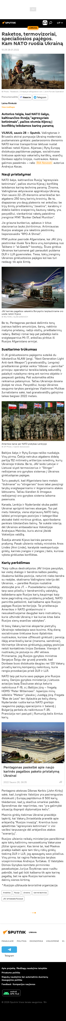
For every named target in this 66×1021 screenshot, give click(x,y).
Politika (21, 940)
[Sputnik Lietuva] (10, 24)
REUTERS (8, 317)
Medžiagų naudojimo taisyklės (31, 968)
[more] (61, 782)
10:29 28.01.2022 (10, 49)
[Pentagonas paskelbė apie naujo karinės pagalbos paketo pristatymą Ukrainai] (33, 742)
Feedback (6, 984)
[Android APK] (11, 993)
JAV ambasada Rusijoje (13, 898)
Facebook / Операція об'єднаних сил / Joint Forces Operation (37, 91)
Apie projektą (8, 968)
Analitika (6, 892)
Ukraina (26, 892)
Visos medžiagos (8, 107)
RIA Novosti (44, 163)
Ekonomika (36, 940)
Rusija (16, 892)
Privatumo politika (11, 972)
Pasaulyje (8, 940)
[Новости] (25, 97)
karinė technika (40, 892)
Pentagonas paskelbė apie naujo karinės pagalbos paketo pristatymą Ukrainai (31, 771)
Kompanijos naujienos (24, 984)
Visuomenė (52, 940)
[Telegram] (40, 97)
